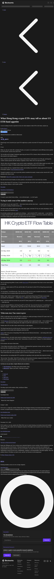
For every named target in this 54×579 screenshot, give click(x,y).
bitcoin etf (5, 374)
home (4, 9)
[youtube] (44, 561)
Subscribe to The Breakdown (7, 189)
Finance (5, 114)
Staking (2, 332)
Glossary (37, 574)
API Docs (37, 562)
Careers (29, 565)
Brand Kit (29, 569)
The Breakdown (4, 384)
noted (16, 210)
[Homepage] (8, 3)
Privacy (36, 568)
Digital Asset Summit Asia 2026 (8, 397)
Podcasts (19, 564)
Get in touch (16, 555)
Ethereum (6, 321)
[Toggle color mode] (51, 3)
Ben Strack (4, 128)
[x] (50, 561)
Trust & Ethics (36, 565)
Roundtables (20, 571)
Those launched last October (17, 169)
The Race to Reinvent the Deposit (8, 442)
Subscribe (46, 540)
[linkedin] (47, 561)
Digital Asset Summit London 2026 (8, 415)
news (4, 62)
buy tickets (3, 412)
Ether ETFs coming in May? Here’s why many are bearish (19, 176)
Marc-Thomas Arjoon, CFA (8, 455)
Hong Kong (25, 282)
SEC (22, 297)
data (21, 205)
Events (18, 568)
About (28, 562)
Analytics (19, 573)
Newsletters (20, 566)
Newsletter (3, 187)
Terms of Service (36, 571)
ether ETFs (44, 297)
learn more (7, 412)
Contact (28, 567)
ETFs (4, 375)
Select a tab (3, 469)
